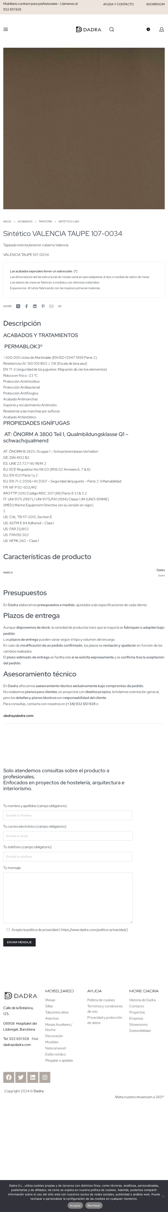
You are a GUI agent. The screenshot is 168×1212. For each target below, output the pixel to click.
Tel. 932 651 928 (16, 1038)
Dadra (161, 570)
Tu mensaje (12, 867)
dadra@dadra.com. (18, 715)
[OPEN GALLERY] (84, 128)
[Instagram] (44, 1077)
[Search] (111, 29)
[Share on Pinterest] (43, 306)
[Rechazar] (163, 1195)
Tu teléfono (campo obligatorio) (27, 847)
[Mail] (51, 306)
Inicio (7, 221)
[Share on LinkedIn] (35, 306)
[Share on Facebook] (26, 306)
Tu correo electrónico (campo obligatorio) (34, 826)
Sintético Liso (68, 221)
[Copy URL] (60, 306)
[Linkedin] (32, 1077)
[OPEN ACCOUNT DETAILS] (161, 29)
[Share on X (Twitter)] (18, 306)
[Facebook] (8, 1077)
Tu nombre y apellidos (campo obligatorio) (35, 806)
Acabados (25, 221)
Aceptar (75, 1205)
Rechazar (94, 1205)
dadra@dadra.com (17, 1044)
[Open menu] (5, 29)
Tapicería (45, 221)
